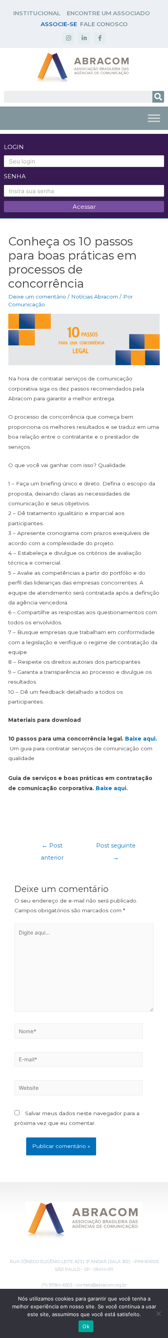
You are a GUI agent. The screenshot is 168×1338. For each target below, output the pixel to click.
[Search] (158, 97)
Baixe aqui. (141, 739)
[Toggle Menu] (154, 118)
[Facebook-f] (99, 38)
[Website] (78, 1089)
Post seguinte (116, 847)
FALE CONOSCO (104, 24)
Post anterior (52, 847)
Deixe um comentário (37, 296)
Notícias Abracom (94, 296)
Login (14, 147)
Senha (15, 176)
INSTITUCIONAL (37, 13)
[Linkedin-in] (84, 38)
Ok (85, 1326)
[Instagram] (68, 38)
